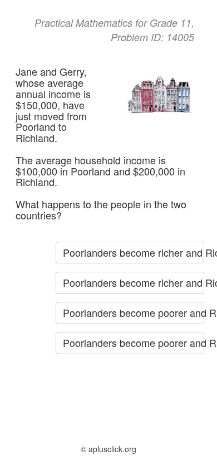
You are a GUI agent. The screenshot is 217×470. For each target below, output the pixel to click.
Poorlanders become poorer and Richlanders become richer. (133, 312)
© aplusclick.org (108, 448)
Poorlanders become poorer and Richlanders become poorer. (133, 342)
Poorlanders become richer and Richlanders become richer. (133, 282)
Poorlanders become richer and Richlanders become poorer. (133, 252)
